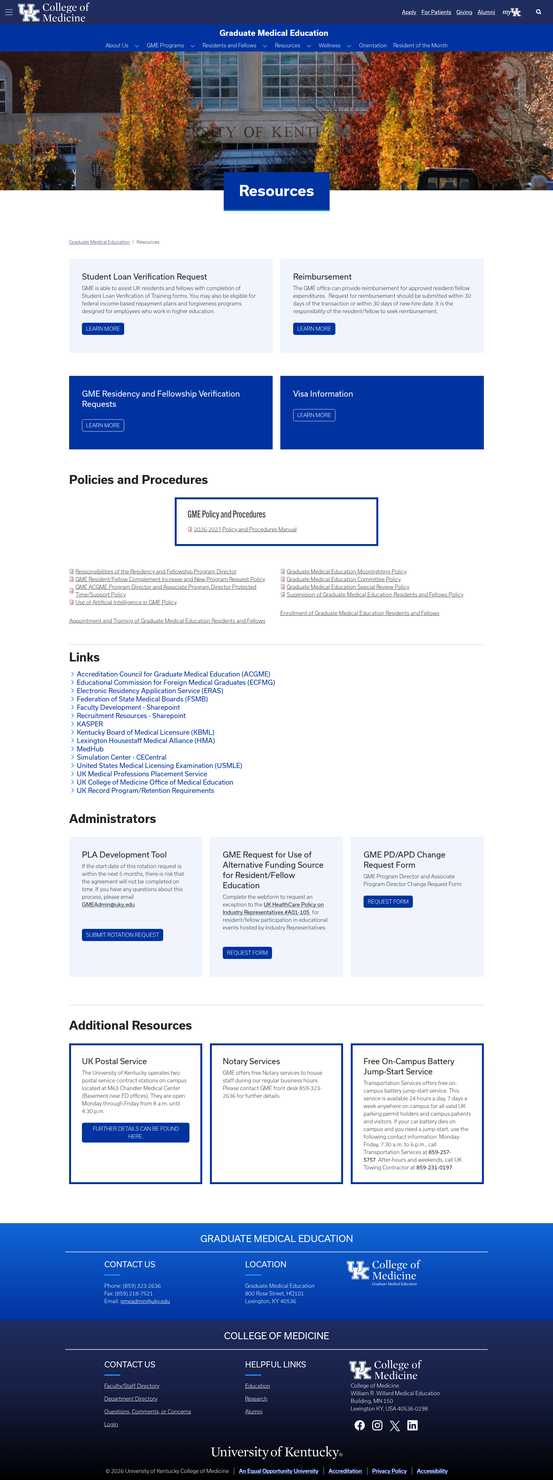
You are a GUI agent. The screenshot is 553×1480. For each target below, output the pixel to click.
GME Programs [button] (165, 45)
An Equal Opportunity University (278, 1471)
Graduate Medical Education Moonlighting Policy (346, 571)
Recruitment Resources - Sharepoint (131, 715)
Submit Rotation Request (122, 935)
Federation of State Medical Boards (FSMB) (142, 699)
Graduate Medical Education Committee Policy (344, 579)
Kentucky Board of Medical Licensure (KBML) (145, 732)
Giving (464, 12)
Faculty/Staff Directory (131, 1386)
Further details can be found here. (136, 1132)
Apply (409, 12)
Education (257, 1386)
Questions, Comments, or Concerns (147, 1411)
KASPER (90, 724)
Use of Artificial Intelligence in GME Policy (126, 602)
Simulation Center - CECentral (121, 757)
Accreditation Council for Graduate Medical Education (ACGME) (173, 674)
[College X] (395, 1425)
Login (111, 1424)
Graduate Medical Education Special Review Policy (348, 587)
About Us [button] (117, 45)
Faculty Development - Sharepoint (128, 707)
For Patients (436, 12)
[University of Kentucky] (276, 1452)
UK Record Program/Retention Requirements (145, 790)
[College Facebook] (360, 1427)
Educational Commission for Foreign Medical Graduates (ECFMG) (176, 682)
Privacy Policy (389, 1471)
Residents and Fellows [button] (229, 45)
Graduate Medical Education (99, 242)
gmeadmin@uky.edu (145, 1301)
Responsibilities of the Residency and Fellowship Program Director (156, 571)
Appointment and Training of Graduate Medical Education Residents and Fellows (167, 621)
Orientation (373, 45)
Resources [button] (287, 45)
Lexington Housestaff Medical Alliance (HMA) (146, 740)
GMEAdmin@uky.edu (108, 904)
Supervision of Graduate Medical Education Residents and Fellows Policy (375, 595)
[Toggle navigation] (9, 12)
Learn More (103, 329)
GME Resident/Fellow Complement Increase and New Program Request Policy (170, 579)
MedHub (90, 749)
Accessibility (432, 1471)
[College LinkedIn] (412, 1427)
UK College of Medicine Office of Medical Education (155, 782)
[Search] (540, 12)
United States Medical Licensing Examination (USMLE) (159, 765)
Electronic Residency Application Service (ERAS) (150, 690)
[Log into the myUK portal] (512, 12)
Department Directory (130, 1399)
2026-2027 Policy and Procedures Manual (245, 529)
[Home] (54, 11)
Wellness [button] (330, 45)
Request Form (247, 953)
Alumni (486, 12)
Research (256, 1399)
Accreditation (345, 1471)
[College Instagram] (377, 1427)
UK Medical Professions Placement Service (142, 774)
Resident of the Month (420, 45)
